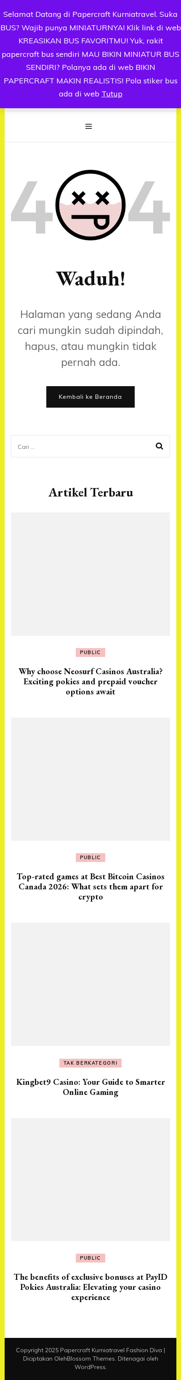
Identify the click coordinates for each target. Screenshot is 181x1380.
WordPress (90, 1367)
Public (90, 652)
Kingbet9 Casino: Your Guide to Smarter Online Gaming (90, 1086)
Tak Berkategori (91, 1063)
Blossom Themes (91, 1358)
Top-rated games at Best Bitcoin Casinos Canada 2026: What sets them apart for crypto (90, 886)
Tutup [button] (111, 94)
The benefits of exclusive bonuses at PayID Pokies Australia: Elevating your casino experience (90, 1287)
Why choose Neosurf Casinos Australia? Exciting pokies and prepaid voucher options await (90, 681)
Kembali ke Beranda (90, 396)
